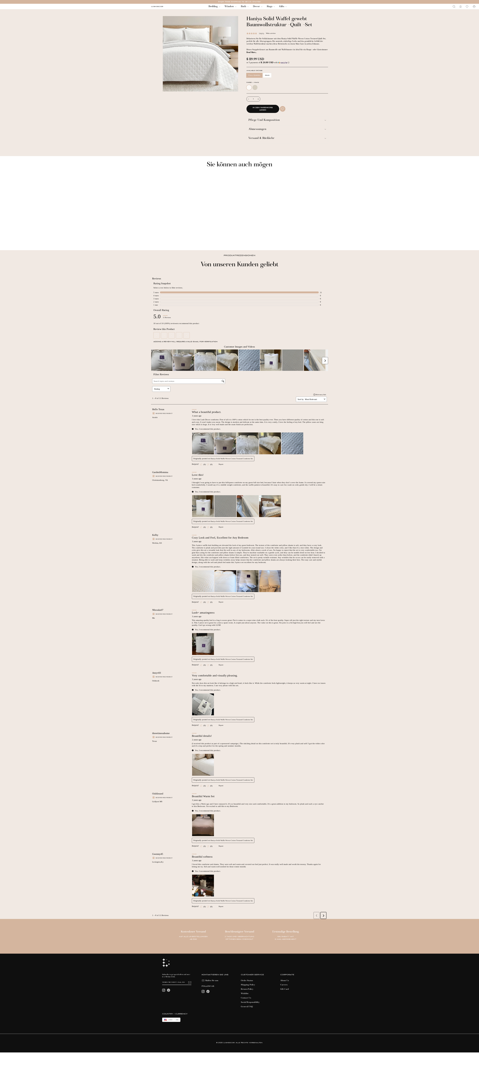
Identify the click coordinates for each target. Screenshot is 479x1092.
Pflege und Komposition (264, 120)
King (267, 75)
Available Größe (254, 70)
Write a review (271, 33)
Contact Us (246, 998)
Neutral (254, 87)
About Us (284, 981)
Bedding (213, 6)
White (248, 87)
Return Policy (247, 989)
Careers (284, 985)
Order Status (247, 981)
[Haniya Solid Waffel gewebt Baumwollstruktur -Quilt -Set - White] (152, 240)
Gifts (282, 6)
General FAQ (247, 1007)
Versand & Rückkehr (261, 138)
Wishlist (245, 994)
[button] (287, 63)
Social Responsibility (250, 1002)
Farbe (252, 82)
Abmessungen (257, 129)
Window (230, 6)
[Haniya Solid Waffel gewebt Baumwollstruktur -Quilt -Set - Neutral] (156, 240)
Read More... (251, 52)
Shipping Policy (248, 985)
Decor (256, 6)
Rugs (270, 6)
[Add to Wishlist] (282, 109)
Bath (244, 6)
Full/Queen (254, 75)
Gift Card (284, 989)
